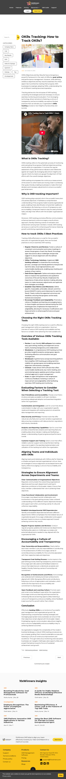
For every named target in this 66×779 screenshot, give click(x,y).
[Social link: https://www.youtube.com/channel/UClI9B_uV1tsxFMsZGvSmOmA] (48, 763)
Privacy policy (7, 759)
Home (11, 7)
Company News (9, 47)
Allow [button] (60, 775)
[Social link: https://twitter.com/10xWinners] (44, 763)
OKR (6, 59)
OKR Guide (45, 7)
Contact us (6, 762)
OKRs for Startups (10, 63)
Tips (15, 72)
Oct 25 (42, 725)
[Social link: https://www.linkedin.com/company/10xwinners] (41, 763)
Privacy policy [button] (6, 776)
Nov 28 (16, 697)
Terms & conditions (9, 756)
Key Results (8, 55)
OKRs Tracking (43, 650)
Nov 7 (11, 725)
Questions (7, 67)
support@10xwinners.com (52, 760)
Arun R (6, 725)
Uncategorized (9, 76)
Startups (7, 72)
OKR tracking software (31, 650)
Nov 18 (46, 697)
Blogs (23, 764)
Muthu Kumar (8, 697)
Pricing (26, 7)
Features (18, 7)
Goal (6, 51)
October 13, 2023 (30, 70)
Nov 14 (15, 711)
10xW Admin (38, 697)
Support (54, 7)
